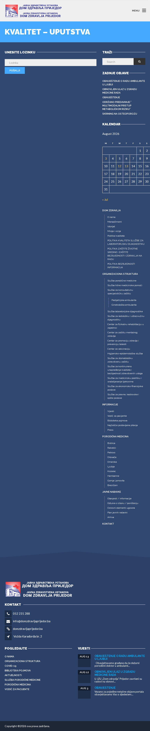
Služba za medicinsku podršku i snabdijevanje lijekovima (124, 380)
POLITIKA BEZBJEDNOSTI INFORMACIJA (121, 266)
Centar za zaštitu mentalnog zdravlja (122, 334)
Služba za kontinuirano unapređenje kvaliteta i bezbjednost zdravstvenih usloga (125, 370)
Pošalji (14, 70)
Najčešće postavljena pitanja (122, 425)
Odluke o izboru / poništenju (122, 503)
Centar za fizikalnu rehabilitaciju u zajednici (125, 326)
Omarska (112, 462)
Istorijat (111, 226)
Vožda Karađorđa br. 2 (27, 636)
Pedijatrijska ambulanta (124, 300)
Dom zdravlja (111, 210)
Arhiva (110, 517)
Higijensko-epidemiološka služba (125, 353)
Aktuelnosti (13, 675)
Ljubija (111, 466)
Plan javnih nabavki (117, 512)
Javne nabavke (111, 492)
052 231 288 (21, 613)
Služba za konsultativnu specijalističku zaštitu (120, 292)
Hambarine (113, 476)
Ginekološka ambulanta (124, 304)
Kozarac (111, 471)
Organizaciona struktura (120, 274)
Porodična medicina (115, 436)
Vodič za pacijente (117, 416)
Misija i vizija (114, 231)
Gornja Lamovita (115, 480)
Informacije (110, 404)
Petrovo (111, 452)
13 (126, 166)
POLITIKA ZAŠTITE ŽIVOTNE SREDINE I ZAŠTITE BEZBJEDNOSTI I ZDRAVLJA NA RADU (124, 254)
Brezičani (112, 485)
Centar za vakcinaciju (118, 348)
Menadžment (114, 221)
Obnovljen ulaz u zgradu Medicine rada (119, 91)
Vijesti (110, 411)
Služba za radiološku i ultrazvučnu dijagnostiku (125, 318)
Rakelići (111, 447)
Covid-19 (10, 666)
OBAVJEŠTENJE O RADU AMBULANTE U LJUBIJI (123, 83)
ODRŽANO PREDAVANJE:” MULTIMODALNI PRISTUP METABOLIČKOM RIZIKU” (116, 105)
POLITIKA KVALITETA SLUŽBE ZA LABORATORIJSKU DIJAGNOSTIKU (126, 242)
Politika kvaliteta (116, 235)
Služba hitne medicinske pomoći (124, 285)
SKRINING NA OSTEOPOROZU (119, 113)
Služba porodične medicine (121, 280)
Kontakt (108, 523)
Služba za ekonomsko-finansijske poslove (125, 388)
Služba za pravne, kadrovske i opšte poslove (123, 396)
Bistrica (111, 443)
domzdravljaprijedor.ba (28, 628)
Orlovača (111, 457)
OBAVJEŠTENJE (111, 97)
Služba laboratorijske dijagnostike (125, 311)
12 (119, 166)
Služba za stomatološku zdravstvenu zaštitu (120, 360)
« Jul (105, 199)
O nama (111, 217)
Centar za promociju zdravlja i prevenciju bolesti (123, 342)
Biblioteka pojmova (117, 420)
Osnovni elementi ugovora (121, 507)
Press (110, 430)
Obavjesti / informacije (119, 498)
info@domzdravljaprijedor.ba (31, 621)
